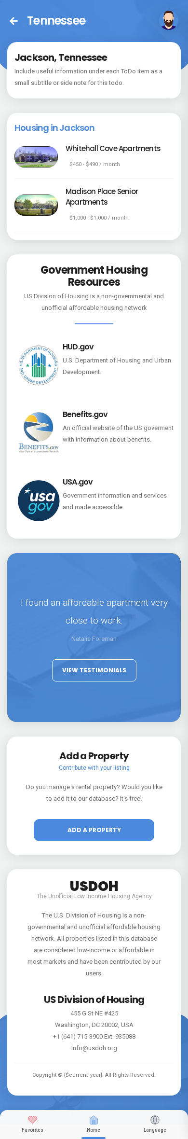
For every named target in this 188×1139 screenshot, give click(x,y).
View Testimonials (94, 670)
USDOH (94, 884)
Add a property (94, 830)
